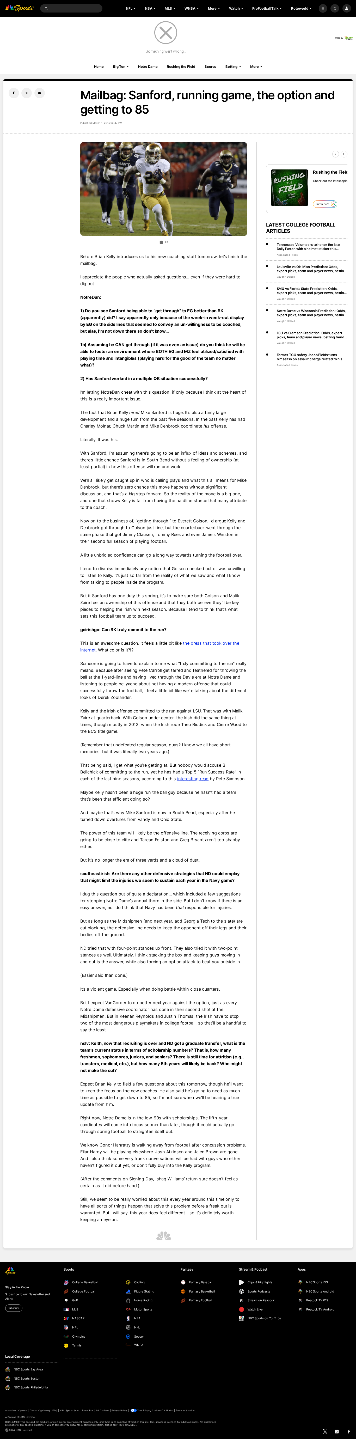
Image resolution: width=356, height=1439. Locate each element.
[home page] (19, 8)
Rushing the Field (181, 66)
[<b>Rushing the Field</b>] (289, 187)
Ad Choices (102, 1410)
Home (99, 66)
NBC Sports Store (69, 1410)
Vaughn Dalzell (286, 276)
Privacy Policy (119, 1410)
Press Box (87, 1410)
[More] (323, 8)
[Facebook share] (14, 93)
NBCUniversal (27, 1417)
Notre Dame (148, 66)
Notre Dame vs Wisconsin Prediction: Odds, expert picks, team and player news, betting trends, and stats (311, 313)
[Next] (344, 154)
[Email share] (39, 93)
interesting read (193, 778)
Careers (22, 1410)
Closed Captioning (40, 1410)
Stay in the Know (17, 1287)
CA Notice (167, 1410)
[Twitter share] (26, 93)
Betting (231, 66)
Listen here (322, 204)
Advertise (10, 1410)
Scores (210, 66)
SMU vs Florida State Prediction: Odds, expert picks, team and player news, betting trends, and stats (311, 290)
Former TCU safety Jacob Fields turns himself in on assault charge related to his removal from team (309, 357)
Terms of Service (185, 1410)
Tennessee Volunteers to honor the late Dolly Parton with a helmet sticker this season (308, 246)
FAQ (54, 1410)
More (254, 66)
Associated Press (287, 254)
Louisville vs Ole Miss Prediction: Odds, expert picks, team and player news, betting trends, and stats (311, 269)
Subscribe (14, 1308)
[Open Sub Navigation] (135, 8)
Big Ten (119, 66)
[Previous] (335, 154)
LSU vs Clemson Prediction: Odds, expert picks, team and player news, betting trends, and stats (312, 335)
